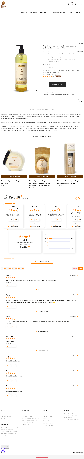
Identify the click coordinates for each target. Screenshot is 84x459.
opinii (22, 198)
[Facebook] (1, 453)
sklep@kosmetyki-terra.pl (74, 419)
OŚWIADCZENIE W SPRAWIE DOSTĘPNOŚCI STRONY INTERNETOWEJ (29, 422)
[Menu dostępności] (3, 450)
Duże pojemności (57, 94)
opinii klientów (25, 242)
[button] (70, 176)
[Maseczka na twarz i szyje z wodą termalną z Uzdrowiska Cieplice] (79, 43)
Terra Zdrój (71, 94)
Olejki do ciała (65, 94)
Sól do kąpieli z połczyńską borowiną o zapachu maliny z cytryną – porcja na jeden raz (39, 183)
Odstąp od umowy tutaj (49, 423)
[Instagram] (4, 453)
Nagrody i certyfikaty (6, 420)
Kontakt (3, 418)
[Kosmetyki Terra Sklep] (3, 4)
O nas (2, 413)
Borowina (50, 94)
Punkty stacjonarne (6, 416)
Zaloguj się (45, 413)
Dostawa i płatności (48, 425)
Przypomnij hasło (47, 416)
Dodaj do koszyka (57, 84)
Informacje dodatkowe (45, 109)
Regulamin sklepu (26, 413)
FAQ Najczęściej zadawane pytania (30, 418)
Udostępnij (76, 99)
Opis (32, 109)
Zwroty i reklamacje (48, 420)
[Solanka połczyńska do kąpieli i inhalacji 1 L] (82, 43)
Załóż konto (46, 418)
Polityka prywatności (27, 416)
